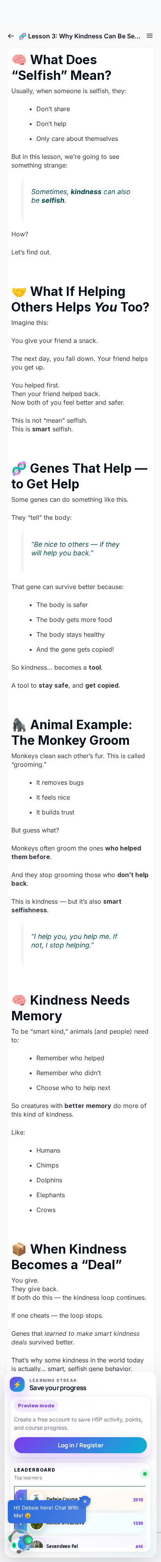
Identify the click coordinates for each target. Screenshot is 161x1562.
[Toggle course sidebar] (149, 35)
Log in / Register (81, 1445)
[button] (20, 1541)
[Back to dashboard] (11, 36)
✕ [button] (85, 1501)
